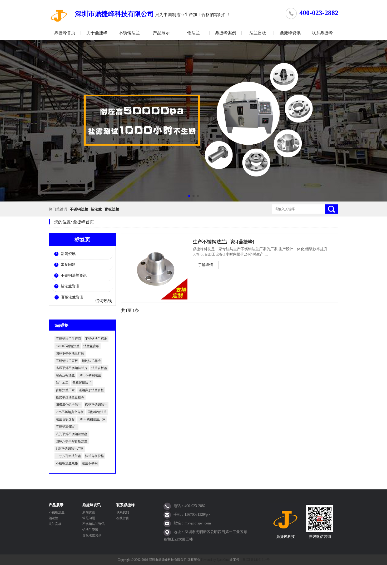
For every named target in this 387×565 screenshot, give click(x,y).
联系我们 (122, 512)
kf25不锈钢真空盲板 (70, 412)
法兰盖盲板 (91, 346)
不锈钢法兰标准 (96, 339)
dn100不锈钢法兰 (68, 346)
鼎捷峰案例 (225, 33)
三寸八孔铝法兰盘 (68, 456)
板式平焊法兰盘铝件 (70, 397)
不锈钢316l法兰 (66, 427)
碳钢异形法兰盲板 (91, 390)
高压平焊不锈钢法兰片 (71, 368)
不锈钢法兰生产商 (68, 339)
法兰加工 (62, 383)
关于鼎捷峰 (96, 33)
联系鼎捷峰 (322, 33)
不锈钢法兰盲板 (67, 361)
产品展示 (161, 33)
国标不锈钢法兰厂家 (70, 353)
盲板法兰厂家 (65, 390)
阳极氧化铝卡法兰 (68, 404)
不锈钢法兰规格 (67, 463)
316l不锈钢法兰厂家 (69, 448)
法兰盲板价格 (94, 456)
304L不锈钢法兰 (90, 375)
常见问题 (68, 265)
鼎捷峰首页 (64, 33)
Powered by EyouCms (214, 560)
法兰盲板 (257, 33)
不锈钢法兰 (129, 33)
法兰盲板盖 (99, 368)
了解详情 (205, 265)
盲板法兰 (112, 209)
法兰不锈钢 (90, 463)
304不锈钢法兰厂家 (92, 419)
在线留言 (122, 518)
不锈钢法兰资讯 (74, 275)
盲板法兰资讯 (72, 297)
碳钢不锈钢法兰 (96, 404)
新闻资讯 (68, 254)
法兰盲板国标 (65, 419)
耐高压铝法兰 (65, 375)
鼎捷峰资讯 (290, 33)
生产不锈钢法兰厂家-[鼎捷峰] (223, 241)
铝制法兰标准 (91, 361)
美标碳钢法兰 (81, 383)
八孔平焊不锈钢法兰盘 (71, 434)
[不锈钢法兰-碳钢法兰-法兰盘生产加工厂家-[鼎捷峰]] (59, 15)
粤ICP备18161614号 (256, 560)
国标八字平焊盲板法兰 (71, 441)
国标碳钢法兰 (97, 412)
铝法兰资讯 (70, 286)
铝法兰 (193, 33)
